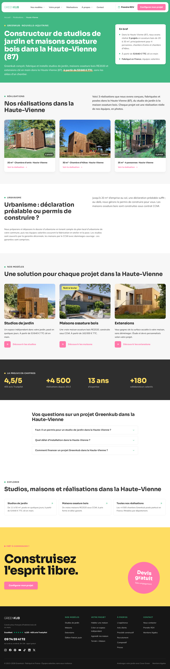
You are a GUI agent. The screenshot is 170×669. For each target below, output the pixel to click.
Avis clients (122, 627)
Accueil (7, 17)
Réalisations (72, 7)
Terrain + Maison (98, 641)
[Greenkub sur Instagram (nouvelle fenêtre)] (5, 650)
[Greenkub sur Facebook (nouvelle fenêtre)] (10, 650)
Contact (100, 7)
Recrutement (122, 637)
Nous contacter (149, 623)
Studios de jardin (72, 623)
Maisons (68, 627)
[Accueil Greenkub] (11, 7)
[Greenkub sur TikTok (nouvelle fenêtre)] (24, 650)
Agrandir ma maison (99, 636)
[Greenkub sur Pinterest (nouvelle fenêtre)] (15, 650)
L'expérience (122, 623)
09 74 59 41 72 (14, 639)
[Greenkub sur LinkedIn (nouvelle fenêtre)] (29, 650)
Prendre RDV (149, 627)
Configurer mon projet (151, 7)
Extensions (69, 632)
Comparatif (122, 642)
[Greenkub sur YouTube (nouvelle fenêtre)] (20, 650)
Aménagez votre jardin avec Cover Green (133, 663)
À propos (86, 7)
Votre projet (54, 7)
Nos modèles (36, 7)
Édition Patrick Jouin (73, 637)
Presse (120, 647)
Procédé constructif (125, 632)
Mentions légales (150, 632)
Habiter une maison (99, 623)
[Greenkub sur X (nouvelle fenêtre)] (34, 650)
